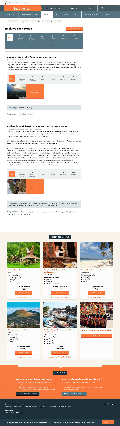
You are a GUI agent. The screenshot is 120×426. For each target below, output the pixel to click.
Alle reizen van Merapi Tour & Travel (60, 357)
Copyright (41, 407)
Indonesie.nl (11, 22)
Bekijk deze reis (23, 293)
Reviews (47, 14)
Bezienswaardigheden (29, 14)
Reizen (76, 14)
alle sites (26, 3)
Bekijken (96, 335)
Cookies (69, 407)
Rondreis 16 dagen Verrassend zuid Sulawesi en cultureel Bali (59, 331)
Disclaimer (61, 407)
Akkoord (108, 422)
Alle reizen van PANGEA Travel (96, 297)
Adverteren (8, 407)
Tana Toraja (47, 22)
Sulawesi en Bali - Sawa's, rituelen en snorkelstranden (56, 271)
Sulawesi (34, 22)
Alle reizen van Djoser (23, 297)
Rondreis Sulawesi (14, 270)
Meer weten (91, 422)
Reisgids (23, 22)
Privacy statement (51, 407)
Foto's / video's (62, 14)
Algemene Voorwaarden (30, 407)
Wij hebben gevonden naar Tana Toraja (96, 330)
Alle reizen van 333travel (23, 357)
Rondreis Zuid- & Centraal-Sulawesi (92, 270)
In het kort (11, 14)
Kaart (108, 14)
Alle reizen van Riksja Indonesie (60, 297)
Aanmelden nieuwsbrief (28, 393)
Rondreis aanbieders (92, 14)
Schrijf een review (74, 29)
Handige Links (17, 407)
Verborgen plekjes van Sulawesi (18, 330)
